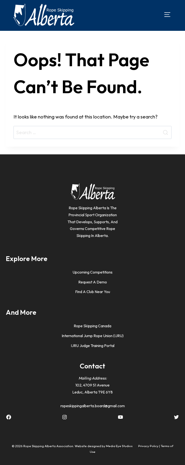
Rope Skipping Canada (92, 325)
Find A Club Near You (92, 291)
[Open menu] (167, 14)
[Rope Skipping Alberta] (43, 14)
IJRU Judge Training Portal (92, 345)
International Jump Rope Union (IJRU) (93, 335)
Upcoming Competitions (92, 272)
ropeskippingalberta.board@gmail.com (92, 405)
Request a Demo (92, 282)
